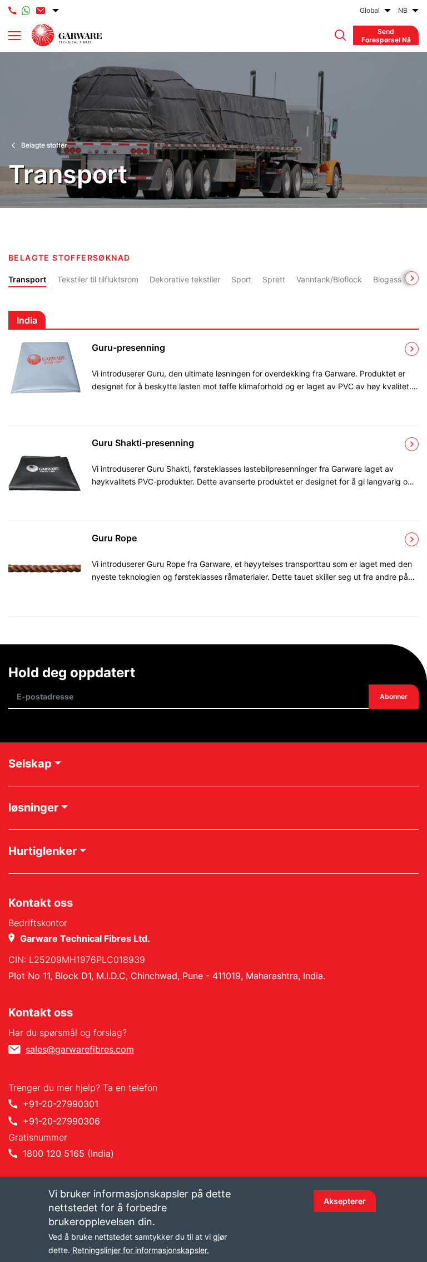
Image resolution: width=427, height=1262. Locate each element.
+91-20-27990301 (60, 1103)
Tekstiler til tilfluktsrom (97, 279)
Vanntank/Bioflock (329, 279)
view (412, 349)
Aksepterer (345, 1201)
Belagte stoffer (44, 145)
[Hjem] (67, 35)
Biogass (387, 279)
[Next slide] (412, 278)
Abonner (394, 697)
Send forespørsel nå (386, 35)
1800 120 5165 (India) (68, 1153)
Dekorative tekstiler (185, 279)
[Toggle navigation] (14, 35)
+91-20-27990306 (61, 1121)
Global (370, 10)
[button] (338, 35)
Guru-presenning (128, 347)
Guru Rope (114, 538)
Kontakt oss (40, 1012)
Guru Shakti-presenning (143, 442)
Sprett (273, 279)
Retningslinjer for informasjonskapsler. (140, 1250)
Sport (241, 279)
